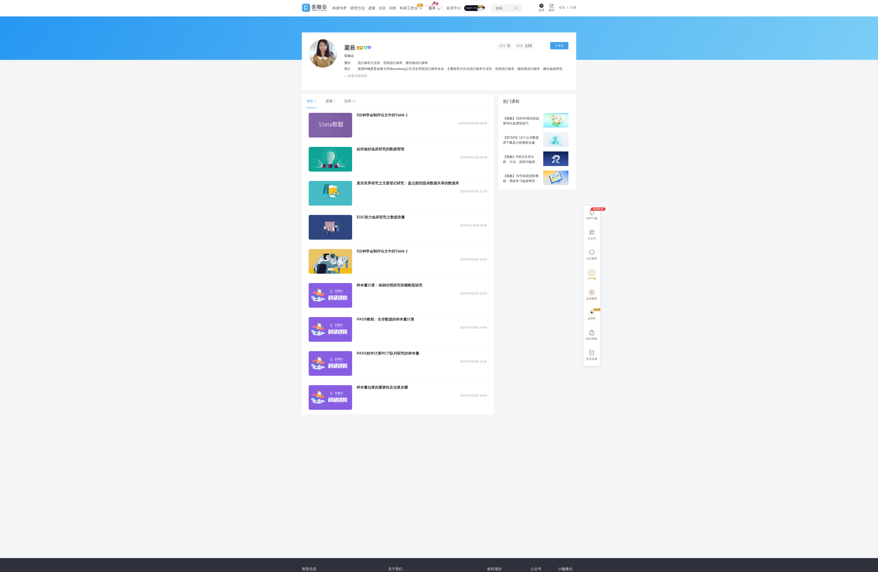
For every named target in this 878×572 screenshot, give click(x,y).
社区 (382, 8)
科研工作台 (409, 8)
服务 (432, 8)
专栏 (311, 101)
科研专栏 (339, 8)
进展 (371, 8)
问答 (392, 8)
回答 (350, 101)
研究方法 (357, 8)
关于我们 (395, 569)
